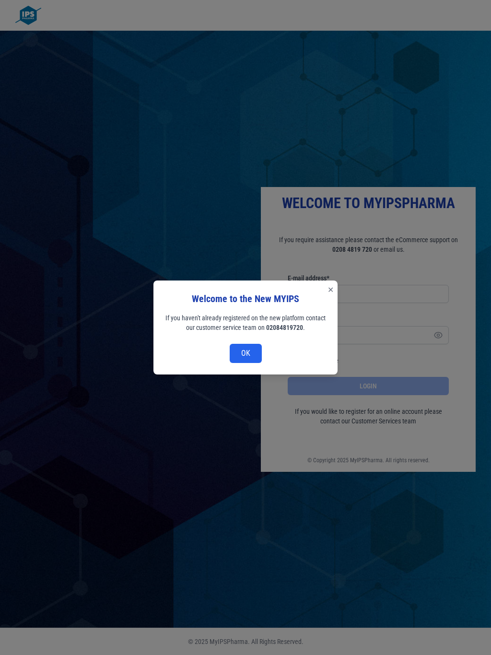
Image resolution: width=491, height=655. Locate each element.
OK (245, 353)
